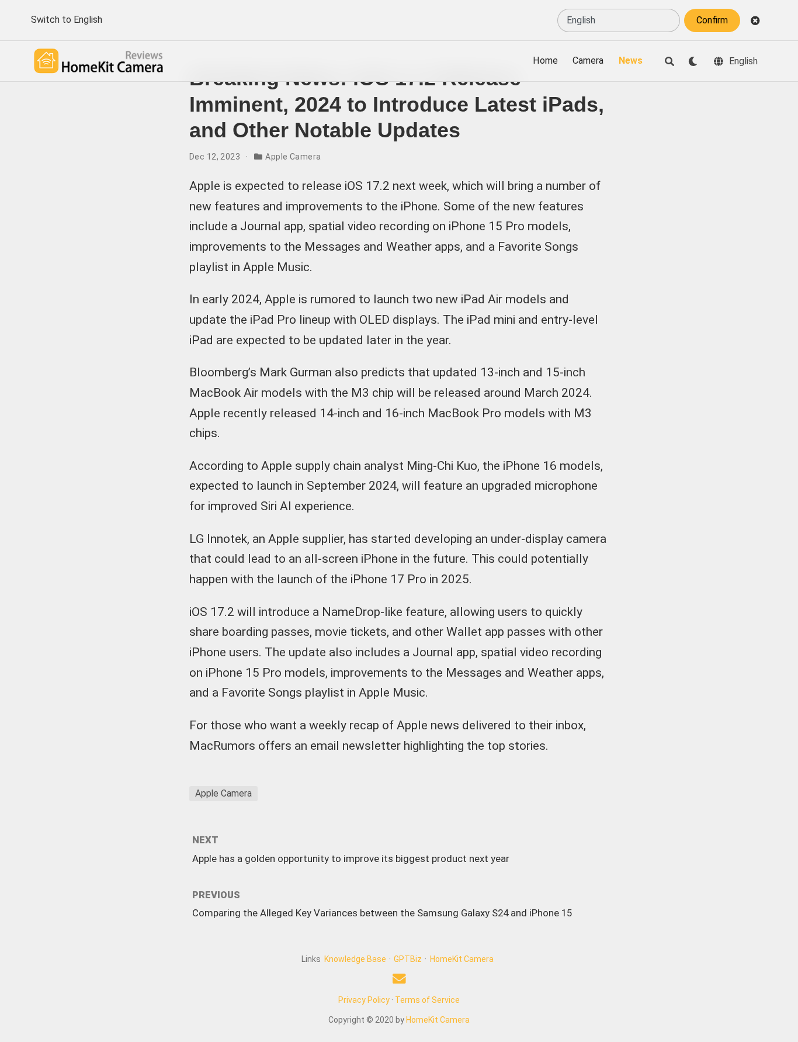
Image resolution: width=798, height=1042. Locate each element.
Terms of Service (427, 1000)
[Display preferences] (693, 61)
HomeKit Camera (462, 959)
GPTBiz (408, 959)
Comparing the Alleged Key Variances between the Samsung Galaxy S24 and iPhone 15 (382, 913)
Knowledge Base (355, 959)
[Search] (669, 61)
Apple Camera (293, 156)
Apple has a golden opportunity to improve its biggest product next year (350, 858)
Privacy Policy (364, 1000)
